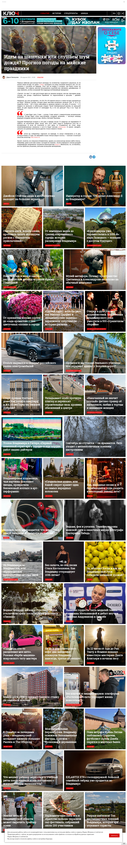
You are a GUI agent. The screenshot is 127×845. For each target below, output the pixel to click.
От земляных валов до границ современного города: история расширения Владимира (63, 227)
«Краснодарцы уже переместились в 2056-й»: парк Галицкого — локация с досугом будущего (105, 227)
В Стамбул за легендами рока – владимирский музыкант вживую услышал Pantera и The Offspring (21, 729)
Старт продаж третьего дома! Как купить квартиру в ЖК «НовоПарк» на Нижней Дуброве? (21, 395)
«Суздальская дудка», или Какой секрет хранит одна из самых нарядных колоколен (63, 478)
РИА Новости (35, 137)
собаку (41, 84)
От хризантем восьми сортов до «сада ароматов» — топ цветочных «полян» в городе (21, 311)
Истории (56, 13)
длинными (62, 127)
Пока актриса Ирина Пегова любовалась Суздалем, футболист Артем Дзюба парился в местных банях (105, 729)
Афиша (84, 13)
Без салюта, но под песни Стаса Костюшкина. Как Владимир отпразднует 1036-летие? (63, 562)
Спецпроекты (71, 13)
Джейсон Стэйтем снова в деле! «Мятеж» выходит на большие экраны (32, 186)
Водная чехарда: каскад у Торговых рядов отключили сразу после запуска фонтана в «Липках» (32, 603)
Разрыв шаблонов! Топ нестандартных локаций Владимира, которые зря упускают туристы (105, 812)
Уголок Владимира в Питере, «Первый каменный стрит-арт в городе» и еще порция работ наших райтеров (32, 436)
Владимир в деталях (53, 245)
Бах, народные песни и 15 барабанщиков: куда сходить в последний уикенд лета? (105, 478)
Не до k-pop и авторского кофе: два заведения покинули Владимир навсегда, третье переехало (63, 645)
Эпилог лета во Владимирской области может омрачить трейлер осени (21, 812)
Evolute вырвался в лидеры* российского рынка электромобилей (32, 353)
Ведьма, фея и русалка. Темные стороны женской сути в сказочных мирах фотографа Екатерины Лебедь (95, 520)
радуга (57, 144)
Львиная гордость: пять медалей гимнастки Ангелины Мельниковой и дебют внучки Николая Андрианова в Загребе (95, 603)
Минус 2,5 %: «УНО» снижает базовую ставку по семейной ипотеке (32, 687)
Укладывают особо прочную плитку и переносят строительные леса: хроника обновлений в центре (63, 395)
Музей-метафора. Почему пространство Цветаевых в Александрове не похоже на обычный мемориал (95, 269)
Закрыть (114, 836)
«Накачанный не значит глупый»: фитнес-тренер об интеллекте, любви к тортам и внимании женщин (105, 395)
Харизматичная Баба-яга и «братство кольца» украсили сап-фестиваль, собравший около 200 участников (63, 812)
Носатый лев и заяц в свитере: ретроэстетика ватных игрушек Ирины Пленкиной (32, 269)
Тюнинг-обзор (9, 663)
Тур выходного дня (94, 245)
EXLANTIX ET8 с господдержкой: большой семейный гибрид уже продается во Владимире (95, 770)
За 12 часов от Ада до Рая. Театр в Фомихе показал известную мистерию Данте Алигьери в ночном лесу (105, 645)
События (44, 13)
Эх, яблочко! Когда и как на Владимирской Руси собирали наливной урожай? (105, 562)
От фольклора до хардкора (97, 329)
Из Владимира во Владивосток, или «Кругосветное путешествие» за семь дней (21, 562)
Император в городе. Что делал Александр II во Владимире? (95, 186)
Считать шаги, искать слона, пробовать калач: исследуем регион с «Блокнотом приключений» (21, 227)
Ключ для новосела (73, 704)
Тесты (69, 203)
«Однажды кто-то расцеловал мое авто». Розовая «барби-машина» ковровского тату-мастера (21, 645)
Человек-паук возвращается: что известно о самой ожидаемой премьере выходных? (32, 520)
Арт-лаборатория (10, 287)
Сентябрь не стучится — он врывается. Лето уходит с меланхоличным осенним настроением (95, 436)
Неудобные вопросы (94, 412)
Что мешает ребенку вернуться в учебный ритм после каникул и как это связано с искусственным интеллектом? (32, 770)
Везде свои (8, 746)
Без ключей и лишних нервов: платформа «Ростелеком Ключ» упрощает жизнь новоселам (95, 687)
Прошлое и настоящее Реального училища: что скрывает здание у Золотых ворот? (95, 353)
